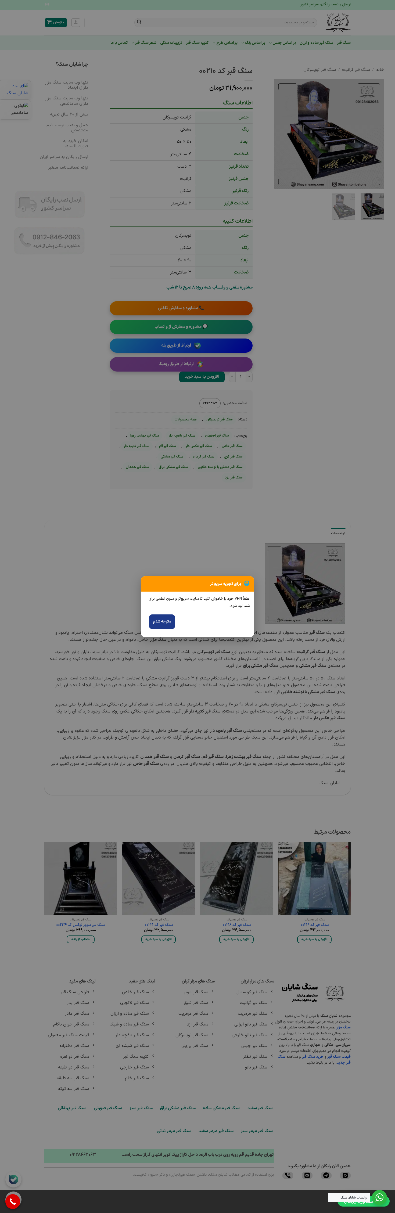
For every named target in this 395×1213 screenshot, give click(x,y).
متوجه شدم (162, 621)
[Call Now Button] (12, 1201)
